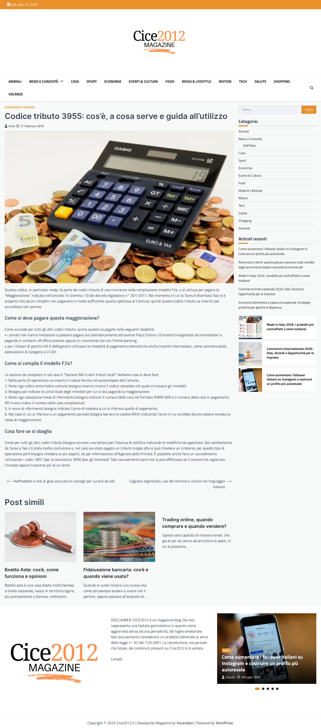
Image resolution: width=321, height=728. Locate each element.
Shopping (282, 81)
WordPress (224, 723)
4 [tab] (272, 689)
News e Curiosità (43, 81)
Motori (225, 81)
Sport (91, 81)
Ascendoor (185, 723)
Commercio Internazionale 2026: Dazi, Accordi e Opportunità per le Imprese (271, 291)
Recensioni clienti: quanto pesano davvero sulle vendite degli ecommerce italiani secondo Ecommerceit (276, 265)
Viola (11, 126)
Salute (260, 81)
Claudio (230, 677)
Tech (243, 81)
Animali (15, 81)
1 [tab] (257, 689)
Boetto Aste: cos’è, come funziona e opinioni (32, 573)
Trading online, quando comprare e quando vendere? (194, 523)
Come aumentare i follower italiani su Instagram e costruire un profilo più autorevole (273, 251)
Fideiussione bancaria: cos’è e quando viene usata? (115, 573)
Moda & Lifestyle (196, 81)
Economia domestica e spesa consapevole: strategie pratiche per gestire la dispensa (274, 305)
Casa (75, 81)
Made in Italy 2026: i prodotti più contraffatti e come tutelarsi (290, 327)
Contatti (116, 659)
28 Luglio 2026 (250, 677)
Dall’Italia (249, 145)
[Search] (311, 87)
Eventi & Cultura (143, 81)
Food (169, 81)
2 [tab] (263, 689)
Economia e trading (20, 107)
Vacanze (15, 94)
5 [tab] (277, 689)
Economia (112, 81)
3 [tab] (268, 689)
